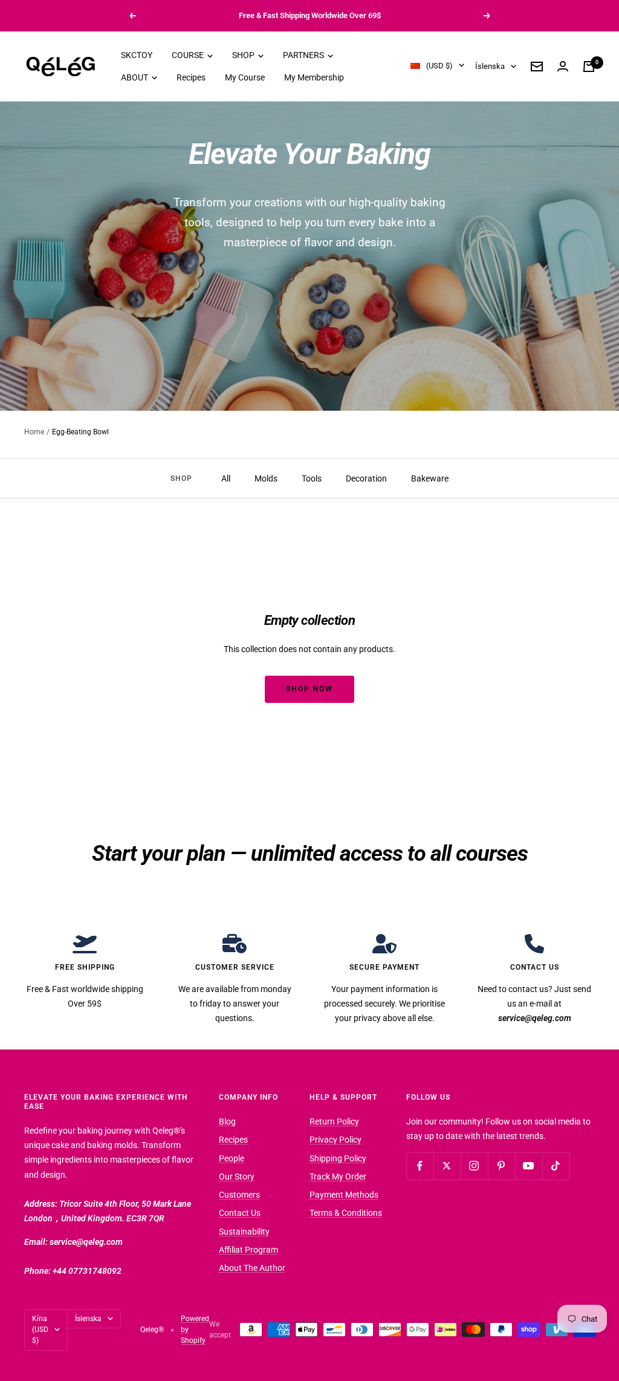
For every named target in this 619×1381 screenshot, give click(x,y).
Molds (265, 478)
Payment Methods (344, 1195)
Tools (312, 478)
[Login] (562, 66)
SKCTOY (136, 55)
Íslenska (490, 66)
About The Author (252, 1268)
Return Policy (334, 1121)
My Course (245, 77)
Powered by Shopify (195, 1329)
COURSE (189, 55)
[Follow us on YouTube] (528, 1166)
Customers (239, 1195)
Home (34, 432)
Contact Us (240, 1213)
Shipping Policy (338, 1158)
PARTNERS (304, 55)
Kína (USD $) (40, 1329)
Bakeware (430, 478)
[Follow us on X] (447, 1166)
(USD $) (439, 65)
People (231, 1158)
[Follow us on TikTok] (555, 1166)
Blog (227, 1121)
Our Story (236, 1176)
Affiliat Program (248, 1250)
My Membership (314, 77)
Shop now (309, 689)
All (225, 478)
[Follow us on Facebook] (419, 1166)
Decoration (366, 478)
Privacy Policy (335, 1139)
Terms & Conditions (346, 1213)
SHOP (244, 55)
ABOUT (135, 77)
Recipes (191, 77)
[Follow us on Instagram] (474, 1166)
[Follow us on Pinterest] (501, 1166)
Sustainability (244, 1231)
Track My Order (338, 1176)
